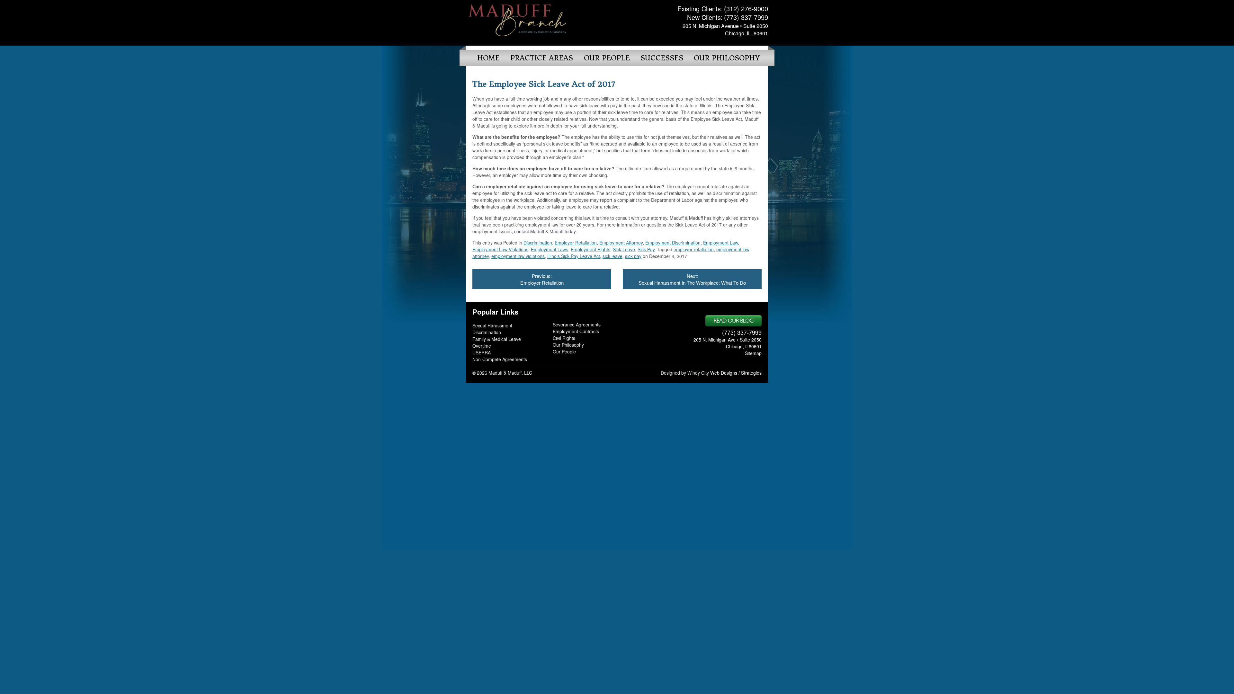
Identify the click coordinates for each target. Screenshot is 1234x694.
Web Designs (723, 372)
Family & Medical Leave (496, 339)
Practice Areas (541, 58)
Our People (607, 58)
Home (488, 58)
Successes (661, 58)
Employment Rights (590, 249)
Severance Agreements (577, 324)
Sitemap (753, 353)
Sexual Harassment (492, 325)
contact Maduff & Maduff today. (545, 231)
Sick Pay (646, 249)
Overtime (481, 346)
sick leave (612, 256)
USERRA (481, 352)
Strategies (751, 372)
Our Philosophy (727, 58)
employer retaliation (694, 249)
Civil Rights (564, 338)
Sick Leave (624, 249)
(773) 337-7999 (746, 17)
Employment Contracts (576, 331)
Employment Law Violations (500, 249)
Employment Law (720, 242)
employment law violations (518, 256)
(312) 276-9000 (746, 8)
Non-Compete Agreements (499, 359)
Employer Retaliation (576, 242)
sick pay (633, 256)
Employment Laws (549, 249)
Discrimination (537, 242)
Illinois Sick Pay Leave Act (573, 256)
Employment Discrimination (673, 242)
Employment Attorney (621, 242)
